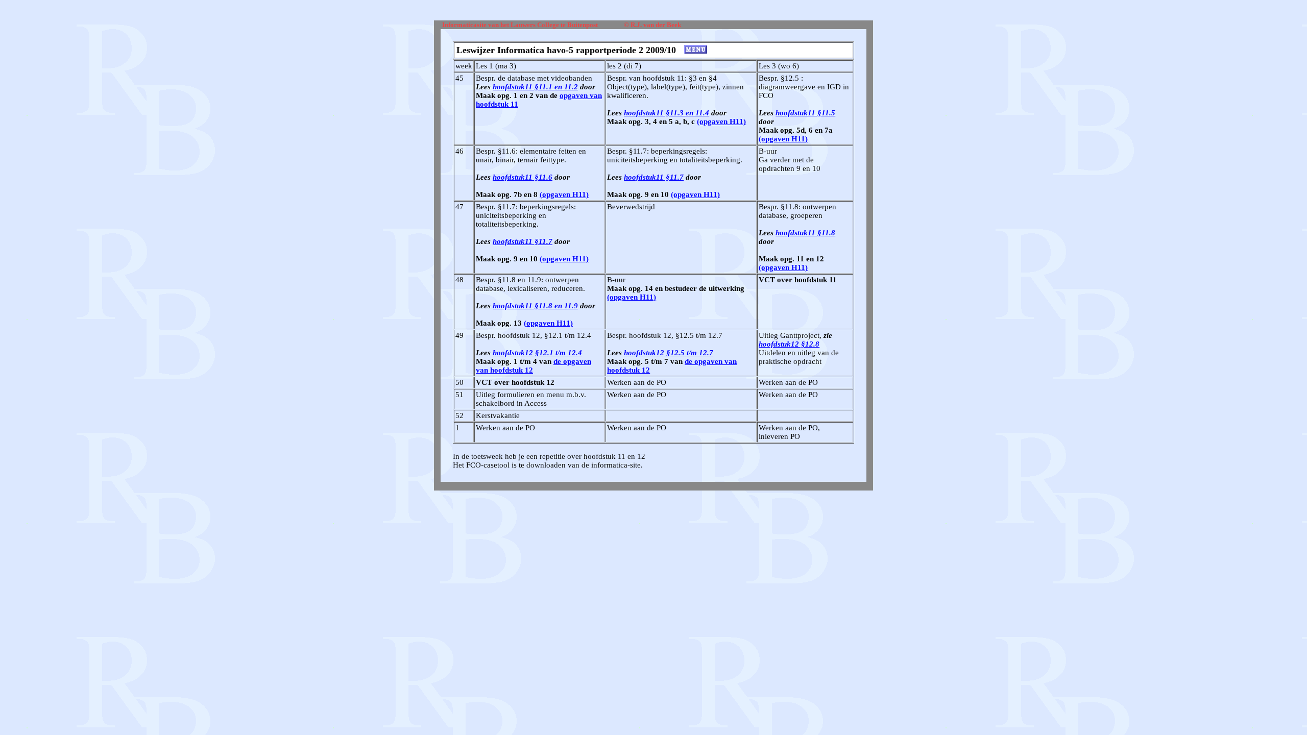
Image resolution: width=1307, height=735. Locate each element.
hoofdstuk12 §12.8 (789, 344)
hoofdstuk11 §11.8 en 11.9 (535, 306)
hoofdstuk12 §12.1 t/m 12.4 (537, 353)
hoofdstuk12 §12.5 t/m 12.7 (668, 353)
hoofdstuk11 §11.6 (522, 177)
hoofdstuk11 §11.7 (654, 177)
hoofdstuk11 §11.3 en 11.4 (666, 113)
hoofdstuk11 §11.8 (805, 233)
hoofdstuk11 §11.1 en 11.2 (535, 87)
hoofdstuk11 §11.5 (805, 113)
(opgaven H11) (721, 121)
